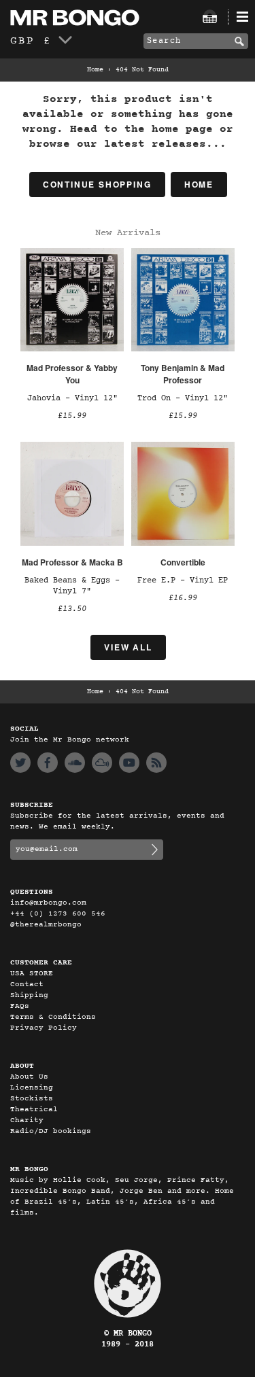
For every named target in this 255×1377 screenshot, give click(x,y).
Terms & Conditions (53, 1017)
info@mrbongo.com (48, 903)
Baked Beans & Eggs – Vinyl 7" (72, 586)
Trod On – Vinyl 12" (182, 398)
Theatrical (34, 1109)
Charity (27, 1120)
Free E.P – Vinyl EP (182, 580)
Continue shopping (97, 184)
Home (95, 70)
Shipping (29, 995)
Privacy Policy (43, 1028)
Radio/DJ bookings (50, 1131)
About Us (29, 1077)
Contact (27, 984)
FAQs (19, 1006)
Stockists (31, 1099)
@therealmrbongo (46, 925)
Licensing (31, 1088)
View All (128, 647)
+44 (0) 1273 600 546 (57, 914)
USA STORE (31, 974)
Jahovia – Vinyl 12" (72, 398)
